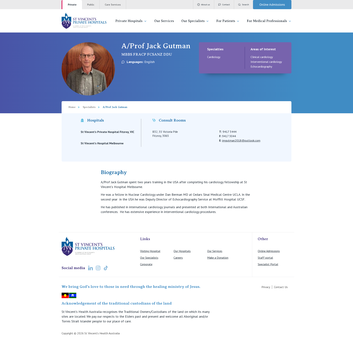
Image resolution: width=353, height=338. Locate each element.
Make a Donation (217, 257)
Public (90, 4)
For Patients (225, 21)
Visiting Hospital (150, 251)
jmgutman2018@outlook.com (241, 140)
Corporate (146, 264)
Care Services (113, 4)
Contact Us (281, 287)
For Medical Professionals (267, 21)
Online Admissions (269, 251)
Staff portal (265, 257)
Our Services (164, 21)
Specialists (89, 107)
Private (72, 4)
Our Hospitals (182, 251)
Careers (178, 257)
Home (72, 107)
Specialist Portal (268, 264)
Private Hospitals (128, 21)
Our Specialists (193, 21)
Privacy (265, 287)
